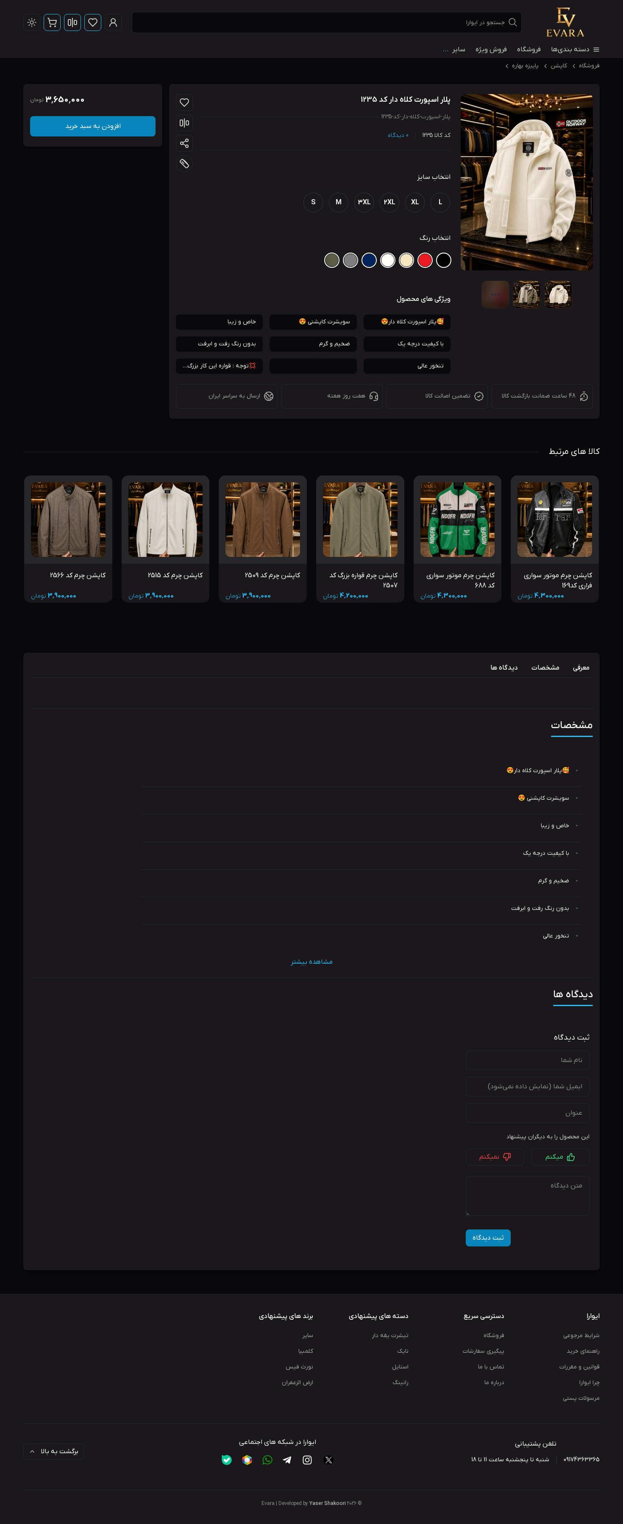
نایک (403, 1351)
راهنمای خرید (583, 1351)
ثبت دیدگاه (488, 1238)
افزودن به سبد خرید (93, 126)
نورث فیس (299, 1367)
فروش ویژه (491, 49)
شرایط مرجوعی (581, 1336)
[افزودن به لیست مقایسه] (184, 122)
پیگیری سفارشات (483, 1351)
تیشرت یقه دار (390, 1336)
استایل (400, 1367)
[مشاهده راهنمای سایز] (184, 163)
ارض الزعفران (297, 1383)
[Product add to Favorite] (184, 102)
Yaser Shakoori (327, 1503)
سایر (307, 1336)
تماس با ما (491, 1367)
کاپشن (559, 66)
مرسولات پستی (581, 1398)
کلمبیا (305, 1351)
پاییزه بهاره (525, 66)
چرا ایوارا (589, 1383)
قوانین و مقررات (579, 1367)
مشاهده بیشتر (312, 962)
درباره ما (494, 1383)
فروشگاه (529, 49)
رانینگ (400, 1383)
